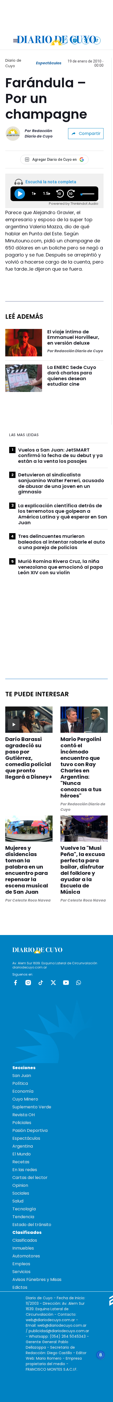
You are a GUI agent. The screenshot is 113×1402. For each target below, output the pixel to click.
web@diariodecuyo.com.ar (50, 1320)
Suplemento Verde (31, 1107)
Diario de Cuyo (13, 63)
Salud (17, 1201)
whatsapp (78, 982)
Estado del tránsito (31, 1225)
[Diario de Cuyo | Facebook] (64, 40)
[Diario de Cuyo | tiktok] (97, 40)
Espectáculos (48, 63)
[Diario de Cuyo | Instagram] (75, 40)
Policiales (21, 1123)
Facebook (15, 982)
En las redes (24, 1170)
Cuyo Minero (25, 1099)
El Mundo (21, 1154)
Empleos (21, 1264)
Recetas (20, 1162)
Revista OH (23, 1115)
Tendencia (23, 1217)
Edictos (19, 1287)
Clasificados (24, 1240)
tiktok (41, 982)
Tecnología (24, 1209)
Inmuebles (23, 1248)
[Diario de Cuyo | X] (86, 40)
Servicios (21, 1272)
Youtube (66, 982)
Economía (22, 1091)
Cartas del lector (30, 1178)
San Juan (21, 1076)
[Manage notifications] (100, 1355)
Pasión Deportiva (30, 1130)
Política (20, 1083)
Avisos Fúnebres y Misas (36, 1279)
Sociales (20, 1193)
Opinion (20, 1185)
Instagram (28, 982)
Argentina (22, 1146)
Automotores (26, 1256)
